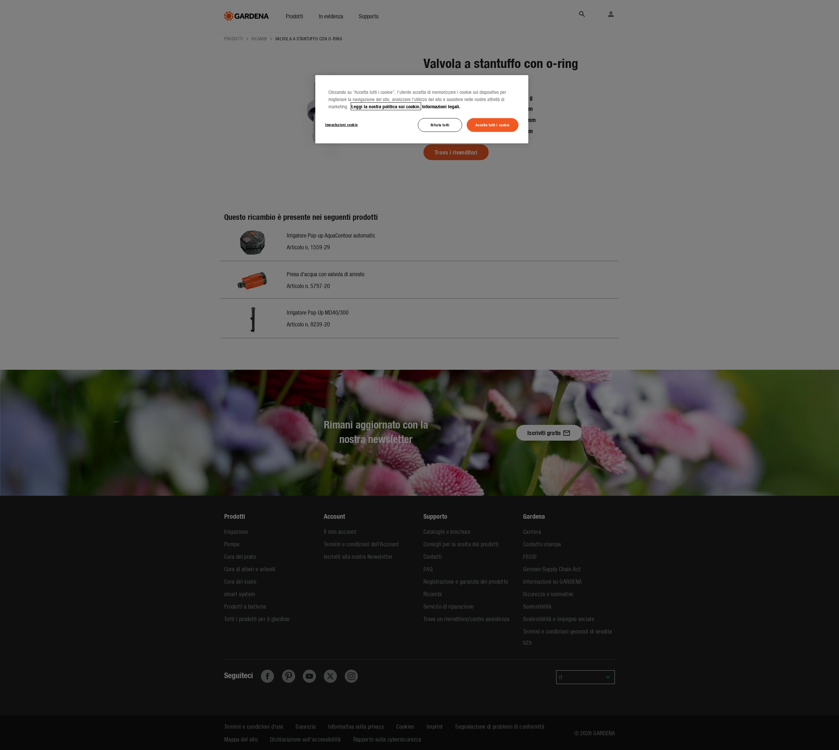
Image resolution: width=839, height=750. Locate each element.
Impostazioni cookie (341, 124)
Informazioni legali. (441, 106)
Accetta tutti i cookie (493, 124)
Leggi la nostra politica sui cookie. (385, 106)
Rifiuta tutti (440, 124)
